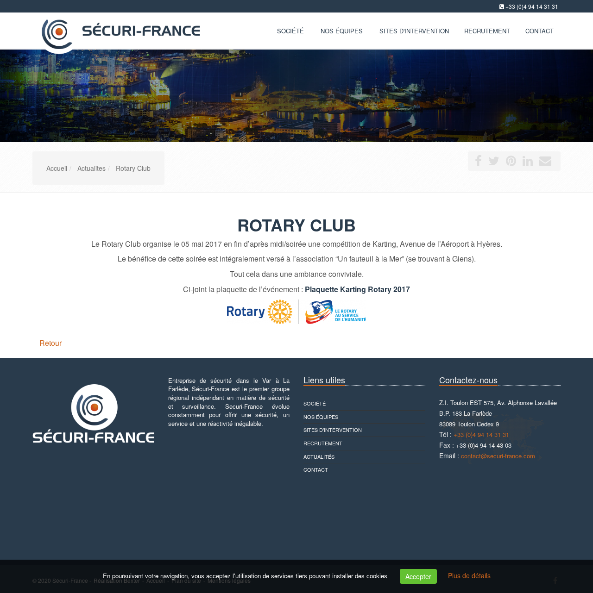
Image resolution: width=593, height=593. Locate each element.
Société (290, 30)
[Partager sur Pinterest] (511, 162)
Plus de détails (469, 575)
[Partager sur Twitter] (493, 162)
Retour (50, 342)
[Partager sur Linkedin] (528, 162)
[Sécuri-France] (118, 29)
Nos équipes (342, 30)
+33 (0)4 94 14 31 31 (531, 6)
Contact (315, 469)
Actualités (318, 456)
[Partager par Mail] (545, 162)
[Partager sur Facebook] (478, 162)
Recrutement (322, 443)
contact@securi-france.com (498, 455)
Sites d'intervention (332, 429)
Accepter (418, 576)
